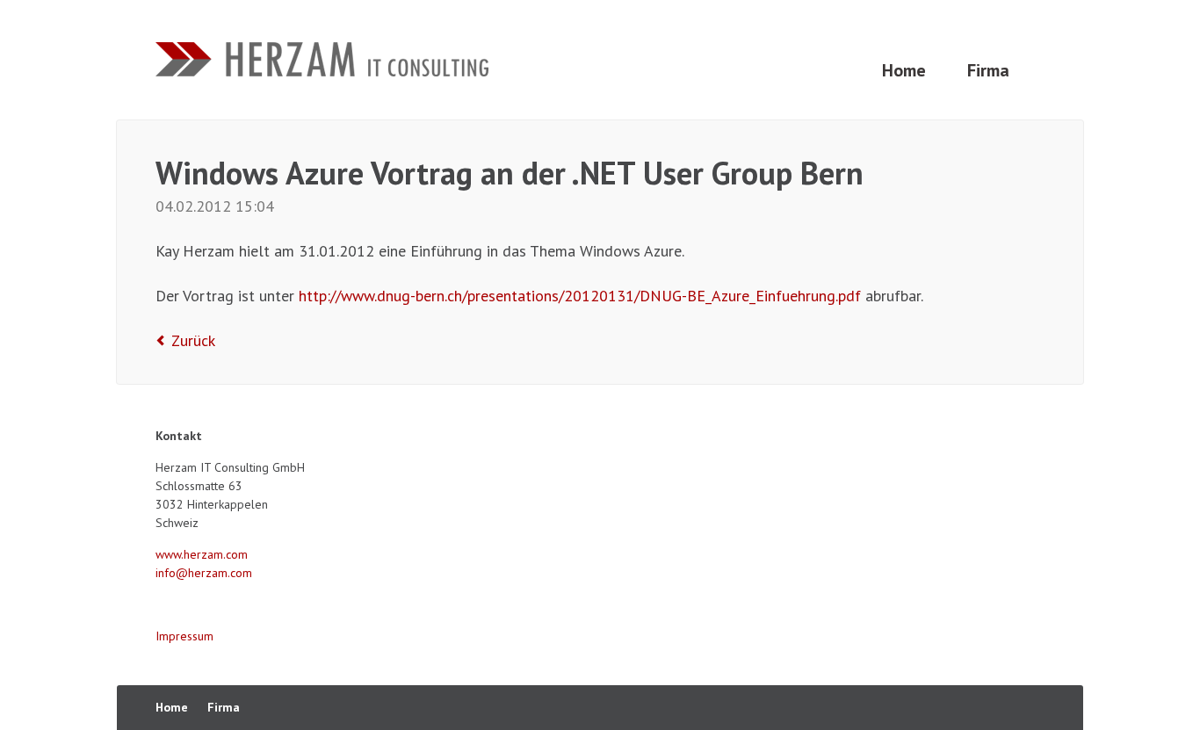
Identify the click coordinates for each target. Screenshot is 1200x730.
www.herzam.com (201, 554)
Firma (988, 70)
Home (904, 70)
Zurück (193, 340)
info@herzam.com (203, 573)
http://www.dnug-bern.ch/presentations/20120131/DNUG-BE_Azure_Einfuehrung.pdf (582, 295)
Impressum (184, 636)
